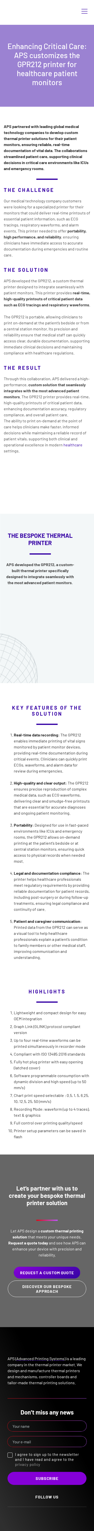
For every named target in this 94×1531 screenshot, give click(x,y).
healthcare (72, 444)
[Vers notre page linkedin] (41, 1516)
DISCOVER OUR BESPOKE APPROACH (46, 1289)
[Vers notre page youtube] (52, 1516)
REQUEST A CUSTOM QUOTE (47, 1272)
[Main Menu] (84, 11)
